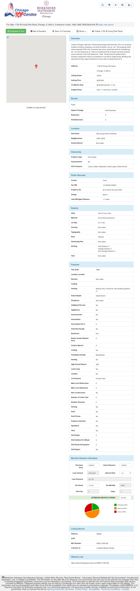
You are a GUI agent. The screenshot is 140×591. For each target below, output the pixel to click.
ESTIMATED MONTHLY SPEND (103, 497)
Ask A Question (39, 31)
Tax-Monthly (110, 485)
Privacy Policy (81, 589)
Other (113, 491)
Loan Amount (78, 473)
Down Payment (109, 465)
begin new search (106, 24)
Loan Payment (77, 479)
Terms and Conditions (110, 589)
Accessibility (94, 589)
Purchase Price (79, 466)
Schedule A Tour (16, 31)
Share (82, 31)
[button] (130, 5)
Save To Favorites (62, 31)
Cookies (125, 589)
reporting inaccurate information (60, 589)
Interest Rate (110, 473)
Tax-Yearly (79, 485)
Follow (108, 31)
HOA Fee (79, 491)
